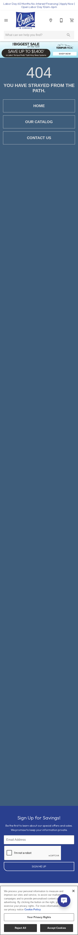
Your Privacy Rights (39, 917)
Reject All (20, 928)
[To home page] (25, 20)
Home (39, 106)
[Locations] (50, 20)
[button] (6, 20)
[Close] (73, 891)
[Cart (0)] (71, 20)
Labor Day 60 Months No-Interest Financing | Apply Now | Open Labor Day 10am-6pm (39, 5)
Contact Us (39, 138)
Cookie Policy (32, 909)
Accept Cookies (56, 928)
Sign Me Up (39, 866)
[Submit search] (68, 35)
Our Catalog (39, 122)
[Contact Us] (61, 20)
